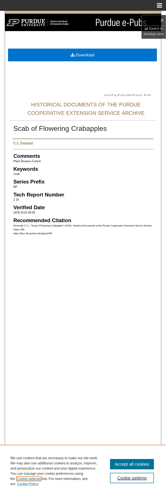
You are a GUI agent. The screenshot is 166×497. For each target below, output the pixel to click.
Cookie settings (29, 479)
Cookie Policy (27, 484)
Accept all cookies (132, 464)
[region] (83, 471)
